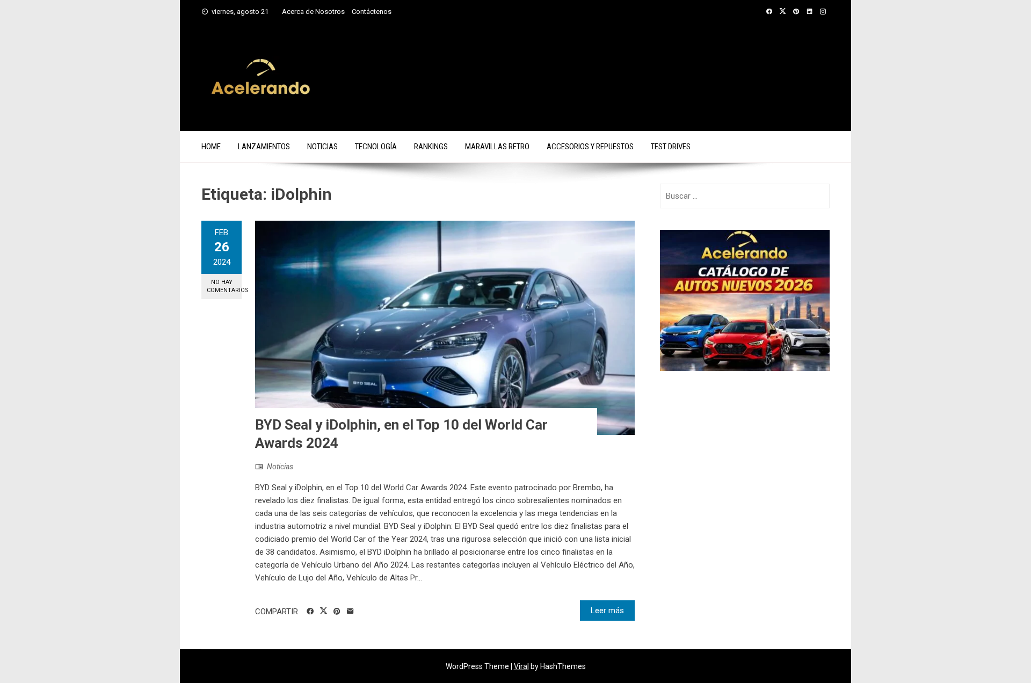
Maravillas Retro (497, 146)
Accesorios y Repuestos (590, 146)
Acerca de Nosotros (313, 12)
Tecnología (376, 146)
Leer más (607, 610)
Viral (521, 666)
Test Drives (671, 146)
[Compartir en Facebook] (310, 611)
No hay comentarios (224, 286)
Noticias (322, 146)
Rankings (431, 146)
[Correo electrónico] (350, 611)
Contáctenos (371, 12)
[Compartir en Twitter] (323, 611)
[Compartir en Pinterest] (337, 611)
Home (211, 146)
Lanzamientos (264, 146)
